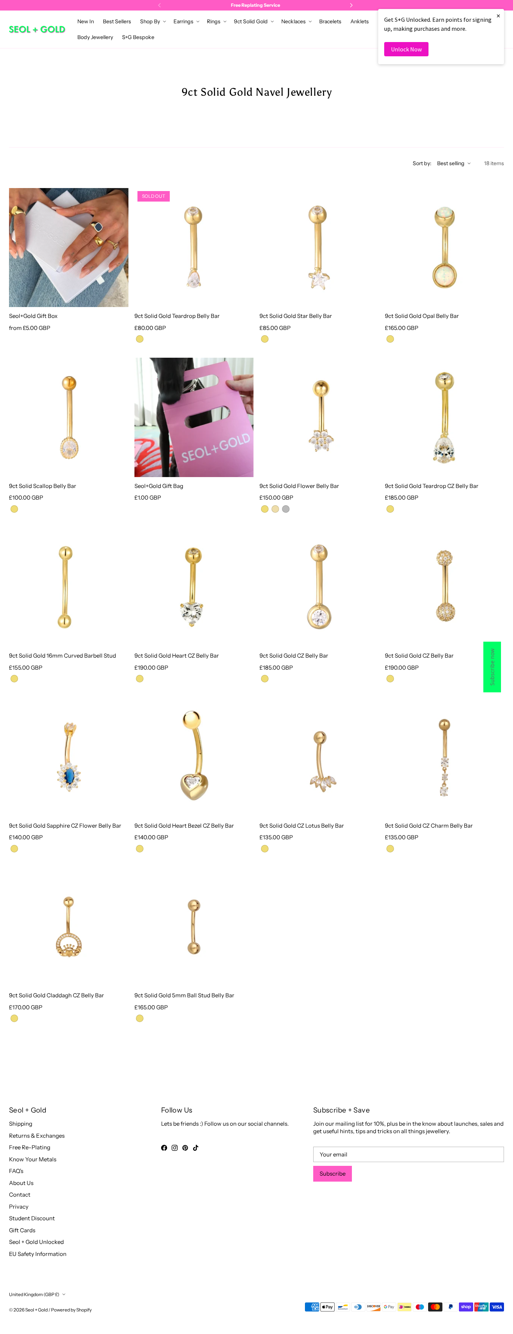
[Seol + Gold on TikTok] (195, 1148)
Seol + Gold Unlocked (36, 1241)
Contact (19, 1194)
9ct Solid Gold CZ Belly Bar (294, 655)
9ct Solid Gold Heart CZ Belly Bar (176, 655)
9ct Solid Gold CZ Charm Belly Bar (429, 825)
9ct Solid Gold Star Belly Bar (296, 315)
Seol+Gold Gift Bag (158, 485)
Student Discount (32, 1218)
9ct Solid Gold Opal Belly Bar (422, 315)
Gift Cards (22, 1230)
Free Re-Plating (29, 1147)
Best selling (451, 163)
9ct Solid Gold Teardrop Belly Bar (177, 315)
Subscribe (333, 1173)
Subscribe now (492, 667)
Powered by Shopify (71, 1310)
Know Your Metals (32, 1159)
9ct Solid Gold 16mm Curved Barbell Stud (62, 655)
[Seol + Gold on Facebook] (164, 1148)
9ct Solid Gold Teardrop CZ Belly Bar (431, 485)
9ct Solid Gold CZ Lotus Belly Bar (302, 825)
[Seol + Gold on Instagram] (174, 1148)
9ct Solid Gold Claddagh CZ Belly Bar (56, 995)
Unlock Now (406, 49)
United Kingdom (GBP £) (34, 1294)
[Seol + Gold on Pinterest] (185, 1148)
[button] (152, 21)
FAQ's (16, 1170)
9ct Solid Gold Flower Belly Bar (299, 485)
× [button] (498, 15)
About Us (21, 1182)
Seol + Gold (36, 1310)
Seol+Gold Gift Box (33, 315)
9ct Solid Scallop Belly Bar (42, 485)
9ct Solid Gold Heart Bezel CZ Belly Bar (184, 825)
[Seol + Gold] (37, 29)
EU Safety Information (37, 1253)
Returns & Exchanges (37, 1135)
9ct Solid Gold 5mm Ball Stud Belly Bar (184, 995)
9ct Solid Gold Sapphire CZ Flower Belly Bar (65, 825)
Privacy (19, 1206)
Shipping (20, 1123)
